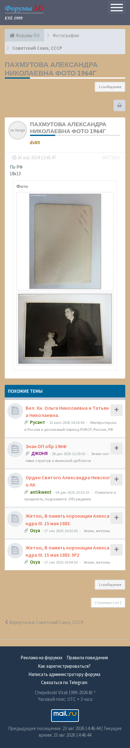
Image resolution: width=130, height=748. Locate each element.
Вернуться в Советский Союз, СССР (46, 622)
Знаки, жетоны (97, 530)
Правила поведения (87, 658)
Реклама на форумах (41, 658)
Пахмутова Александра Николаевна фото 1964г (51, 68)
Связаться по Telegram (64, 682)
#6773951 (111, 157)
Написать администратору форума (64, 674)
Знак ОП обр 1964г (46, 446)
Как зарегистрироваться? (64, 666)
